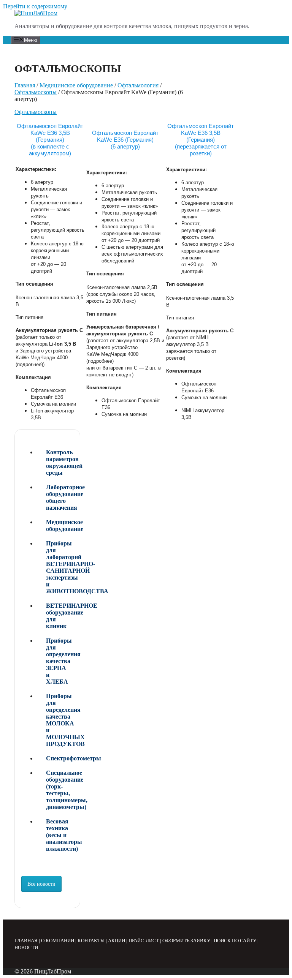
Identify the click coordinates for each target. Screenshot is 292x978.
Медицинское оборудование (76, 85)
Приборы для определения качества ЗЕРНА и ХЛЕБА (59, 661)
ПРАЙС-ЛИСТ (144, 940)
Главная (24, 85)
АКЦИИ (116, 940)
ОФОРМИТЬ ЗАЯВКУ (186, 940)
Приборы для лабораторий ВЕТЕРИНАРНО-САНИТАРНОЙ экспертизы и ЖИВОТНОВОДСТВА (59, 567)
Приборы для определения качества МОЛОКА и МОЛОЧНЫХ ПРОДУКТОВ (59, 720)
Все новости (41, 884)
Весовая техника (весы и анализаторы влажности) (59, 835)
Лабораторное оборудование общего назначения (59, 497)
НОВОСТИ (26, 947)
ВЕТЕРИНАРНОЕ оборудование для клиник (59, 615)
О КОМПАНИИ (57, 940)
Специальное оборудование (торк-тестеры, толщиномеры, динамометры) (59, 789)
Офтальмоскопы (35, 92)
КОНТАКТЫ (91, 940)
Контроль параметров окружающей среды (59, 462)
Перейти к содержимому (35, 6)
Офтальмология (138, 85)
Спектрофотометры (59, 758)
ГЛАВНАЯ (26, 940)
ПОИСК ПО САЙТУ (235, 940)
